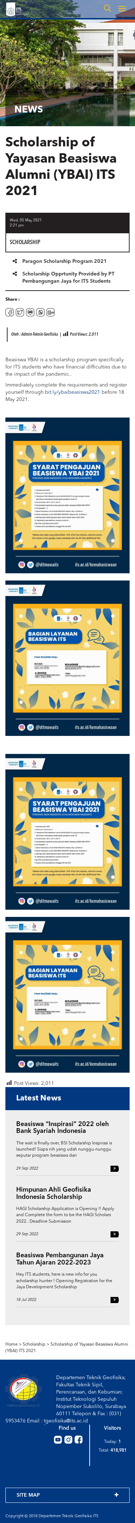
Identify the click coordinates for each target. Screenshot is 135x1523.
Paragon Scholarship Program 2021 (64, 261)
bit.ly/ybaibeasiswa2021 (72, 392)
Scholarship (34, 1344)
